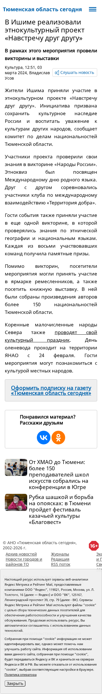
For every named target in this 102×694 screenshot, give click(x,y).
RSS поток (60, 564)
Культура (14, 67)
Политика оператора (21, 674)
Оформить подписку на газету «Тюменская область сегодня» (51, 390)
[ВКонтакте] (43, 437)
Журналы (60, 554)
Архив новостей (21, 554)
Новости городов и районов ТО (24, 561)
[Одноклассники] (58, 437)
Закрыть (15, 683)
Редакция (60, 559)
